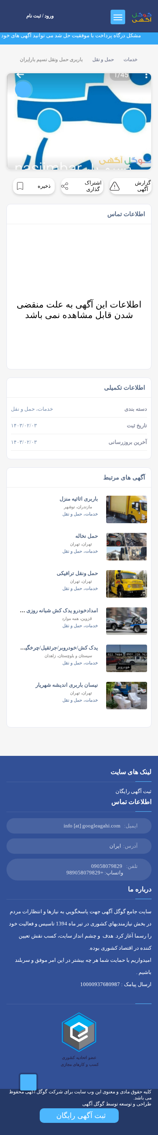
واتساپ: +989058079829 (94, 873)
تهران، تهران (81, 544)
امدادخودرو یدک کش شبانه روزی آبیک (56, 610)
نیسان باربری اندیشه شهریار (67, 685)
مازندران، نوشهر (78, 507)
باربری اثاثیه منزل (79, 499)
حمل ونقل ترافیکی (77, 573)
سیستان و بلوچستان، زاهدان (68, 655)
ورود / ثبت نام (40, 16)
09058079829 (106, 866)
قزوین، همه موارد (77, 618)
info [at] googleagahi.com (92, 826)
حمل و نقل (103, 59)
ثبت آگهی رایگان (133, 791)
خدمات (130, 59)
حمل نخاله (86, 536)
